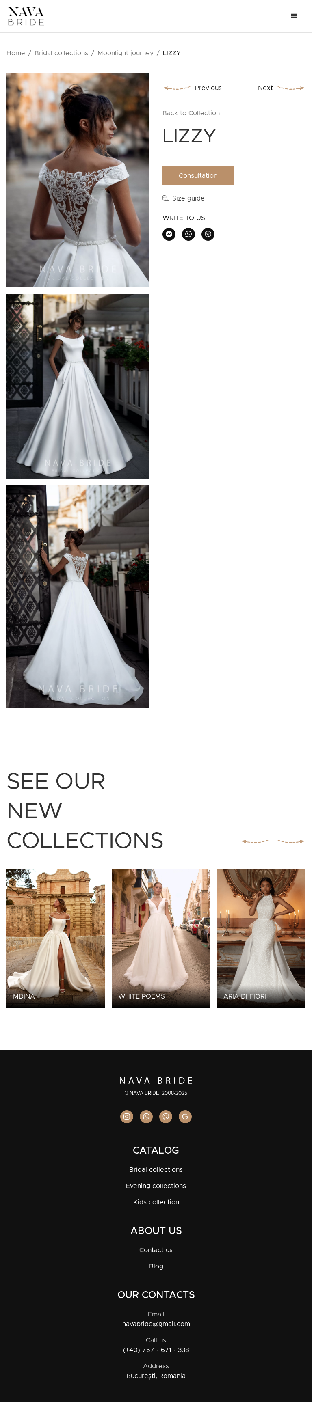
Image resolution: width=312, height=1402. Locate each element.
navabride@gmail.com (156, 1324)
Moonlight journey (126, 53)
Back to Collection (191, 113)
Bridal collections (61, 53)
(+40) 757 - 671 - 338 (156, 1350)
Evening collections (156, 1186)
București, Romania (156, 1376)
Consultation (198, 176)
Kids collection (156, 1202)
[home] (26, 16)
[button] (294, 16)
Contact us (156, 1250)
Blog (156, 1266)
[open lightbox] (78, 183)
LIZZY (172, 53)
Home (15, 53)
